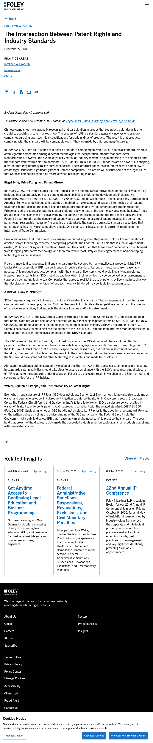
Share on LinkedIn (6, 92)
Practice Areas (87, 623)
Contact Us (11, 708)
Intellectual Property (17, 64)
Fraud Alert (11, 700)
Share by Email (29, 92)
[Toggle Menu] (147, 5)
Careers (9, 631)
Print (21, 92)
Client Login (11, 693)
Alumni (8, 638)
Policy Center (12, 671)
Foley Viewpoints (18, 25)
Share (36, 92)
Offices (8, 623)
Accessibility (12, 686)
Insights (83, 631)
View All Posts (136, 458)
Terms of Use (12, 657)
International (12, 70)
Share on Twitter (14, 92)
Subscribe (10, 645)
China (8, 76)
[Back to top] (6, 442)
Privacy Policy (13, 664)
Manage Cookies (15, 735)
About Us (10, 616)
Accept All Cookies (94, 735)
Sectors (83, 616)
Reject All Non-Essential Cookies (128, 735)
